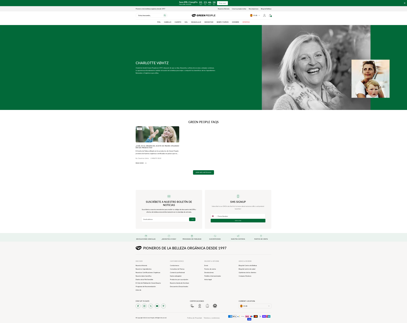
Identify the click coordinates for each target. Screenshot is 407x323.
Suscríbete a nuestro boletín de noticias (169, 203)
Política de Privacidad (194, 318)
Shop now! (222, 3)
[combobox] (214, 216)
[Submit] (192, 219)
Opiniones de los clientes (247, 272)
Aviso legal (208, 279)
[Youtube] (157, 306)
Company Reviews (245, 276)
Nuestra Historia (223, 9)
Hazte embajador (176, 276)
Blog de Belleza (266, 9)
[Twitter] (150, 306)
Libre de (138, 290)
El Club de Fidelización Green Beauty (148, 283)
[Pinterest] (163, 306)
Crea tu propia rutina (239, 9)
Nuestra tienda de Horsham (179, 283)
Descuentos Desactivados (179, 286)
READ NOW (140, 163)
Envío (206, 265)
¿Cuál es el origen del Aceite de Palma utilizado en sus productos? (157, 147)
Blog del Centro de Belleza (248, 265)
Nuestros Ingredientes (144, 269)
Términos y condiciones (212, 318)
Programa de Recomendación (146, 286)
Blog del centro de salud (247, 269)
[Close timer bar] (404, 3)
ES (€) (255, 15)
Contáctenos (174, 265)
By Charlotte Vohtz (142, 158)
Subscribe (238, 220)
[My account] (264, 15)
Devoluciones (209, 272)
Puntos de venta (210, 269)
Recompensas (253, 9)
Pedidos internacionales (212, 276)
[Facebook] (138, 306)
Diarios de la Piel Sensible (144, 279)
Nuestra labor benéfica (143, 276)
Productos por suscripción (179, 279)
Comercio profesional (177, 272)
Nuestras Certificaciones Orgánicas (148, 272)
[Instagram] (144, 306)
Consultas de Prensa (177, 269)
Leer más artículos (203, 172)
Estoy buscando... (144, 15)
